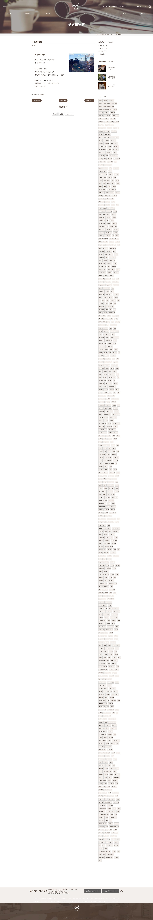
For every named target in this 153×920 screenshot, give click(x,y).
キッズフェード (108, 679)
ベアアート (110, 491)
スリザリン (101, 337)
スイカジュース (102, 780)
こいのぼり (101, 205)
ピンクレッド (102, 759)
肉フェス (108, 402)
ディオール (101, 340)
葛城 (119, 657)
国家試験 (101, 592)
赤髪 (110, 371)
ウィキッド (101, 743)
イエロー (116, 232)
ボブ (113, 180)
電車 (118, 358)
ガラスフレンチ (102, 519)
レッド (109, 740)
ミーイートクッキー (103, 589)
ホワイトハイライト (109, 580)
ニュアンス (101, 725)
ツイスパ (105, 386)
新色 (108, 565)
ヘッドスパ (101, 746)
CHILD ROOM (102, 128)
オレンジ (101, 143)
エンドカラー (102, 694)
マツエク (101, 303)
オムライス (101, 291)
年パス (105, 312)
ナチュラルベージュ (111, 245)
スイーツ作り (115, 832)
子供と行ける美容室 (103, 238)
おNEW (100, 488)
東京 (117, 488)
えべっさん (106, 331)
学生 (100, 414)
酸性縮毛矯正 (111, 599)
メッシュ (109, 223)
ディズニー (111, 488)
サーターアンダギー (103, 469)
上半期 (117, 475)
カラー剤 (116, 845)
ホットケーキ (112, 260)
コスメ (109, 559)
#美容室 (61, 114)
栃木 (119, 851)
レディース (109, 211)
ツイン (117, 709)
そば (109, 322)
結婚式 (105, 488)
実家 (111, 820)
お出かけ (110, 177)
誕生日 (118, 183)
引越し (105, 438)
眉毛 (107, 257)
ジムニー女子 (108, 235)
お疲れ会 (101, 531)
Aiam (119, 808)
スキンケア (116, 555)
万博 (117, 783)
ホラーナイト (111, 485)
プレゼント (112, 300)
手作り (118, 752)
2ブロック (108, 725)
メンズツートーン (103, 432)
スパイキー (101, 648)
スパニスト (106, 836)
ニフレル (117, 491)
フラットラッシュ (115, 331)
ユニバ (100, 312)
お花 (100, 860)
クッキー (106, 534)
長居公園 (114, 402)
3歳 (99, 845)
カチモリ (117, 823)
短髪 (109, 525)
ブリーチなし (102, 245)
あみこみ (101, 777)
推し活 (117, 389)
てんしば (105, 374)
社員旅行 (114, 620)
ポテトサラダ (107, 288)
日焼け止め (101, 251)
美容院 (100, 331)
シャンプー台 (115, 365)
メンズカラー (114, 325)
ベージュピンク (112, 377)
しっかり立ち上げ (103, 666)
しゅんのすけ (116, 531)
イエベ (110, 605)
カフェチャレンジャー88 (108, 463)
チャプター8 (101, 811)
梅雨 (115, 577)
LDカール (114, 663)
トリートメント (108, 165)
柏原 (118, 451)
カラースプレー (108, 457)
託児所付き (101, 383)
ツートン (111, 635)
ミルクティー (108, 282)
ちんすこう (113, 355)
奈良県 (117, 368)
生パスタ (101, 546)
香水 (114, 251)
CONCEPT (113, 118)
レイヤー (117, 411)
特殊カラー (109, 285)
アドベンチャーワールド (104, 752)
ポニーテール (102, 325)
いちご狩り (109, 829)
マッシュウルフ (111, 269)
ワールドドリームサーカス (105, 851)
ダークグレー (116, 282)
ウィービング (117, 158)
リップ (107, 337)
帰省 (100, 322)
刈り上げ (101, 512)
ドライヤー (113, 642)
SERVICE (101, 121)
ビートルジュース (108, 691)
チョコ (100, 534)
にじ (100, 392)
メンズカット (102, 211)
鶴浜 (117, 205)
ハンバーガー (102, 611)
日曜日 (109, 645)
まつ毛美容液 (102, 506)
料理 (113, 288)
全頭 (100, 297)
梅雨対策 (101, 580)
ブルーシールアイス (114, 768)
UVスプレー (108, 251)
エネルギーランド (103, 703)
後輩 (116, 651)
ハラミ (106, 420)
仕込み (100, 438)
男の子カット (102, 842)
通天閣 (111, 762)
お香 (119, 245)
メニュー (107, 112)
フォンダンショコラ (103, 349)
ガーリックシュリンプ (113, 608)
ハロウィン (111, 482)
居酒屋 (115, 438)
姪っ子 (105, 352)
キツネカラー (110, 842)
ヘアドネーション (112, 189)
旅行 (109, 620)
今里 (106, 408)
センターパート (116, 528)
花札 (115, 328)
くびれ (115, 211)
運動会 (105, 482)
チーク (105, 596)
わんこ (106, 389)
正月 (111, 328)
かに (113, 322)
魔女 (117, 482)
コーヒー (107, 355)
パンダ (113, 752)
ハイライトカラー (103, 171)
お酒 (118, 278)
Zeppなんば (111, 783)
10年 (111, 309)
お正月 (106, 512)
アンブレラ (114, 786)
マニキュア (112, 472)
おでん (107, 291)
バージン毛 (116, 802)
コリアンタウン (106, 214)
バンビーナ (113, 552)
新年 (107, 820)
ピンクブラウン (102, 663)
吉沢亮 (106, 768)
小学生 (114, 568)
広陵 (100, 543)
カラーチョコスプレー (104, 586)
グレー (117, 648)
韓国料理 (114, 186)
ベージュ (109, 217)
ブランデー (101, 756)
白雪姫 (107, 743)
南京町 (100, 485)
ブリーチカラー (102, 626)
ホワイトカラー (116, 645)
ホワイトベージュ (103, 823)
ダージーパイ (117, 777)
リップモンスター (115, 337)
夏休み (100, 657)
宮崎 (118, 300)
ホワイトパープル (103, 793)
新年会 (116, 349)
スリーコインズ (109, 857)
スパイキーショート (103, 688)
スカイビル (101, 817)
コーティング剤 (114, 617)
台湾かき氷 (115, 780)
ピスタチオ (111, 596)
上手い (106, 577)
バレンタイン (102, 346)
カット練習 (112, 589)
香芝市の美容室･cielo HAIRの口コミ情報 (108, 103)
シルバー (117, 174)
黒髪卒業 (117, 241)
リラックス (105, 248)
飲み (100, 654)
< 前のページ (36, 100)
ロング (100, 460)
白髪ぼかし (101, 568)
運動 (119, 392)
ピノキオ (111, 654)
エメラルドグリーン (110, 811)
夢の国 (100, 482)
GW (118, 405)
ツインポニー (102, 399)
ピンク (115, 263)
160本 (100, 334)
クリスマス (101, 309)
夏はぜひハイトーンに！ (104, 131)
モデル (109, 315)
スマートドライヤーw (104, 642)
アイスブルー (116, 149)
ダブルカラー (102, 217)
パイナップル (117, 611)
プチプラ (101, 509)
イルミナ (113, 562)
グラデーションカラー (104, 728)
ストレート (101, 602)
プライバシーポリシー (104, 118)
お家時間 (110, 272)
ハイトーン (101, 232)
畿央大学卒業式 (108, 362)
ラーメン (105, 654)
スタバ (111, 349)
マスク (115, 340)
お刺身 (108, 786)
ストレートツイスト (103, 226)
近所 (110, 531)
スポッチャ (106, 552)
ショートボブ (107, 180)
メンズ (100, 158)
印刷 (100, 386)
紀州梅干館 (113, 700)
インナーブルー (102, 272)
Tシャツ (115, 383)
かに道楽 (112, 676)
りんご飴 (101, 457)
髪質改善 (101, 165)
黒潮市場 (101, 697)
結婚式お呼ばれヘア (114, 826)
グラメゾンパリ (102, 734)
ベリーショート (102, 525)
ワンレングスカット (103, 472)
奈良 (115, 303)
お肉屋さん (107, 540)
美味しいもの (102, 786)
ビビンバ (101, 420)
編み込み (115, 223)
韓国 (105, 559)
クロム (100, 596)
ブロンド (112, 220)
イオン (106, 848)
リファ (116, 639)
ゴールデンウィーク (107, 392)
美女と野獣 (111, 500)
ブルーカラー (114, 728)
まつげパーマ (112, 312)
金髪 (105, 158)
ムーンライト (111, 626)
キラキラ (108, 202)
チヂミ (100, 716)
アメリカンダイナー (103, 632)
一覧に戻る (63, 100)
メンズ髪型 (110, 161)
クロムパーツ (109, 515)
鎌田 (106, 531)
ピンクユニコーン (114, 155)
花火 (118, 445)
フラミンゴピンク (109, 254)
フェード (110, 158)
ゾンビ (117, 485)
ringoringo (114, 454)
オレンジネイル (115, 399)
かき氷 (115, 469)
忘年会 (116, 297)
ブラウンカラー (102, 161)
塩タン (110, 408)
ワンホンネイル (110, 198)
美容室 (105, 100)
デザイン (107, 617)
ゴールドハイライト (103, 651)
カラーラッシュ (112, 719)
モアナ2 (110, 731)
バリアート (111, 275)
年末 (108, 706)
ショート (110, 146)
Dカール (101, 617)
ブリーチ (109, 128)
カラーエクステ (109, 537)
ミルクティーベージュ (108, 297)
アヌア (100, 559)
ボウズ (117, 682)
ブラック (116, 408)
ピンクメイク (102, 198)
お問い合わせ (116, 115)
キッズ (111, 651)
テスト (100, 836)
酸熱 (116, 161)
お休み (104, 208)
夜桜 (118, 374)
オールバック (102, 623)
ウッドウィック (109, 639)
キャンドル (101, 639)
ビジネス (101, 355)
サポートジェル (102, 620)
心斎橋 (109, 808)
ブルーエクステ (116, 423)
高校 (104, 479)
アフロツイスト (102, 682)
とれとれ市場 (102, 700)
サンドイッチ (112, 666)
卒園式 (108, 399)
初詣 (108, 325)
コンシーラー (109, 602)
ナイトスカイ (102, 565)
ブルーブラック (109, 411)
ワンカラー (101, 402)
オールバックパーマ (103, 676)
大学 (106, 839)
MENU (106, 121)
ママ (115, 592)
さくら (109, 423)
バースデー (101, 497)
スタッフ (113, 112)
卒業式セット (114, 836)
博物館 (114, 405)
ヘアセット (106, 140)
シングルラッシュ (112, 519)
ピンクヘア (116, 168)
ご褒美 (118, 472)
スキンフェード (102, 685)
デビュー (111, 737)
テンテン (101, 408)
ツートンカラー (102, 740)
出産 (110, 352)
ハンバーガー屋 (102, 709)
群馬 (100, 854)
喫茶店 (116, 654)
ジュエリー (117, 774)
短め (106, 722)
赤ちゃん (115, 352)
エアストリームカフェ (104, 660)
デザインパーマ (112, 722)
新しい (100, 645)
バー (114, 278)
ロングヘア (109, 263)
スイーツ (113, 509)
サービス (101, 112)
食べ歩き (114, 214)
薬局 (117, 796)
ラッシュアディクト (111, 506)
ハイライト (109, 229)
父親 (107, 300)
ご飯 (109, 186)
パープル (108, 205)
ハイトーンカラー (110, 192)
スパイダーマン (113, 417)
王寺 (114, 712)
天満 (100, 494)
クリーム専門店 (106, 543)
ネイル (113, 202)
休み (110, 195)
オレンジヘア (113, 512)
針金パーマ (101, 629)
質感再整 (101, 672)
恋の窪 (106, 774)
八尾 (100, 463)
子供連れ (107, 143)
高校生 (105, 371)
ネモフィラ (108, 405)
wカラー (111, 241)
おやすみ (101, 389)
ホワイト (110, 555)
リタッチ (110, 380)
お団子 (100, 712)
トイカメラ (101, 857)
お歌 (100, 479)
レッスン (109, 765)
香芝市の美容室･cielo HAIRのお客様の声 (108, 109)
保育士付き (101, 294)
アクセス (101, 115)
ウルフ (100, 288)
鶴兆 (103, 300)
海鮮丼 (107, 368)
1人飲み (115, 426)
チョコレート (110, 346)
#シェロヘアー (69, 114)
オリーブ (111, 703)
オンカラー (105, 241)
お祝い (118, 799)
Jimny (114, 315)
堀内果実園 (107, 832)
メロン (100, 448)
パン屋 (116, 629)
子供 (104, 183)
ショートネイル (102, 599)
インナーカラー (102, 149)
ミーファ (101, 254)
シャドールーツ (102, 395)
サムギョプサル (107, 716)
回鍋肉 (100, 737)
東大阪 (112, 706)
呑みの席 (101, 275)
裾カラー (101, 134)
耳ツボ (111, 774)
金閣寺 (100, 552)
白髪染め (101, 789)
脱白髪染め (108, 568)
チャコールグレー (103, 635)
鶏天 (111, 469)
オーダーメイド (113, 817)
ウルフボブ (101, 537)
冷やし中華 (101, 278)
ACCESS (117, 121)
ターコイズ (116, 294)
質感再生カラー (102, 549)
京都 (115, 549)
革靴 (107, 817)
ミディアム (110, 749)
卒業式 (100, 371)
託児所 (109, 149)
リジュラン (111, 796)
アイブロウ (101, 257)
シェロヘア (101, 155)
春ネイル (105, 377)
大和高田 (118, 565)
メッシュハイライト (103, 328)
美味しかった (102, 522)
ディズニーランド (103, 500)
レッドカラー (108, 672)
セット (115, 152)
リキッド (114, 657)
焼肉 (115, 177)
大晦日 (116, 318)
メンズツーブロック (114, 238)
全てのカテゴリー (104, 45)
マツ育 (113, 503)
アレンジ (101, 362)
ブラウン (114, 266)
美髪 (111, 168)
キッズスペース (110, 306)
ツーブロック (102, 229)
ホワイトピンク (102, 380)
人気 (100, 241)
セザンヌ (107, 509)
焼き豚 (105, 260)
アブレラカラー (102, 749)
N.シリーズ (114, 131)
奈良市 (100, 571)
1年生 (105, 657)
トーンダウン (109, 746)
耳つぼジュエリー (108, 771)
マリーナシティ (115, 694)
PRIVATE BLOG (35, 94)
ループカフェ (113, 688)
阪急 (116, 814)
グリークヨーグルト (114, 669)
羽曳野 (111, 632)
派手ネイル (101, 411)
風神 (109, 657)
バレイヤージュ (102, 177)
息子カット (116, 272)
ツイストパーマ (110, 522)
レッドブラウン (116, 740)
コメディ (116, 691)
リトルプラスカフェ (103, 669)
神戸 (105, 485)
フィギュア (106, 442)
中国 (113, 756)
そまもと (101, 540)
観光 (119, 549)
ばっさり (108, 497)
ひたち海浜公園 (110, 854)
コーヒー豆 (101, 358)
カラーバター (109, 845)
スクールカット (102, 805)
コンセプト (111, 100)
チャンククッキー (113, 583)
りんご (113, 623)
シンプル (112, 420)
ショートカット (102, 146)
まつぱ (117, 574)
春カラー (118, 192)
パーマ (110, 171)
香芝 (107, 155)
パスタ (113, 445)
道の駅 (100, 691)
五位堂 (100, 442)
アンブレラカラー (107, 414)
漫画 (114, 435)
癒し (100, 248)
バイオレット (102, 285)
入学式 (100, 195)
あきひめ (101, 832)
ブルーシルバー (111, 395)
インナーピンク (102, 266)
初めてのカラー (108, 802)
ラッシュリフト (102, 315)
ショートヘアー (114, 143)
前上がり (114, 725)
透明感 (115, 759)
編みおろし (109, 152)
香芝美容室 (116, 146)
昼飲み (104, 494)
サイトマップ (116, 901)
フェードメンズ (111, 208)
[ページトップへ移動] (121, 891)
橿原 (110, 448)
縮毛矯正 (101, 577)
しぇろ (112, 368)
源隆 (115, 734)
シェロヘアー (108, 115)
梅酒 (119, 700)
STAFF (111, 121)
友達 (100, 374)
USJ (115, 309)
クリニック (101, 799)
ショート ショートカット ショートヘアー (108, 137)
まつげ (100, 614)
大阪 (100, 208)
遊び (105, 645)
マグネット (101, 515)
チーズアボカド (114, 660)
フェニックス (115, 614)
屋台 (100, 377)
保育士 (117, 235)
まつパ (112, 574)
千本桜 (112, 565)
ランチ (100, 180)
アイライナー (113, 257)
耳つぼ (100, 771)
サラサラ (110, 549)
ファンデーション (103, 475)
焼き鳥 (118, 435)
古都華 (115, 829)
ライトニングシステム (104, 562)
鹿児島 (104, 322)
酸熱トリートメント (103, 168)
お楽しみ (109, 479)
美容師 (106, 592)
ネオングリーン (116, 414)
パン (115, 392)
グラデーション (102, 269)
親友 (106, 275)
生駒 (112, 586)
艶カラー (111, 174)
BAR (112, 442)
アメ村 (114, 808)
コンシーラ (111, 475)
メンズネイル (109, 383)
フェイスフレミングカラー (105, 528)
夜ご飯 (100, 352)
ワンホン (108, 756)
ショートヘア (115, 497)
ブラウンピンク (109, 629)
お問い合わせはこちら (124, 6)
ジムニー (101, 235)
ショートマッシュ (103, 583)
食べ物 (100, 796)
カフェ (114, 448)
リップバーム (109, 340)
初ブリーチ (114, 540)
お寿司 (106, 697)
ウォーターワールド (103, 417)
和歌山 (108, 694)
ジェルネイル (102, 220)
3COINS (116, 857)
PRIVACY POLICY (110, 125)
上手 (111, 577)
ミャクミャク (116, 793)
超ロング (117, 842)
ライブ (105, 783)
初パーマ (116, 362)
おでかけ (112, 389)
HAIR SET (107, 134)
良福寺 (114, 217)
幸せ (103, 845)
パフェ (105, 448)
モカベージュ (112, 374)
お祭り (108, 454)
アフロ (117, 626)
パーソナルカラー (103, 605)
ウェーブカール (113, 226)
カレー (100, 260)
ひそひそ (101, 451)
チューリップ (109, 426)
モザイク (101, 722)
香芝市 (100, 100)
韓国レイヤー (102, 765)
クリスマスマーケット (104, 814)
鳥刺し (106, 466)
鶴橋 (100, 214)
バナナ (108, 623)
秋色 (109, 663)
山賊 (110, 793)
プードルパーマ (108, 789)
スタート (111, 823)
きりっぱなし (102, 435)
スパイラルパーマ (109, 546)
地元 (119, 519)
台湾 (106, 777)
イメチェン (112, 534)
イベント (115, 479)
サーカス (101, 848)
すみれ (116, 537)
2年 (99, 300)
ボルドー (104, 491)
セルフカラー (112, 799)
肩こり (115, 771)
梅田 (112, 814)
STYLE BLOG (103, 51)
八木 (109, 503)
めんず (117, 522)
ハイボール (108, 358)
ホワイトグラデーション (104, 365)
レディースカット (116, 839)
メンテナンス (102, 263)
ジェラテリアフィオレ (104, 574)
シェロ (117, 180)
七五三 (106, 303)
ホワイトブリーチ (103, 731)
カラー (114, 128)
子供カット (101, 192)
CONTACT (101, 125)
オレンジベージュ (103, 174)
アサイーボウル (102, 503)
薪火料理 (101, 802)
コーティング (107, 614)
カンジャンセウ (102, 808)
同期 (107, 826)
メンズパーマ (102, 223)
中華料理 (110, 734)
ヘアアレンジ (102, 152)
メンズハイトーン (103, 429)
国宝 (114, 765)
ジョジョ (109, 435)
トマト (117, 676)
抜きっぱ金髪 (102, 454)
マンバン (110, 685)
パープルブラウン (112, 343)
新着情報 (42, 94)
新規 (111, 592)
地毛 (118, 811)
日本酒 (105, 737)
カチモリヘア (111, 709)
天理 (118, 666)
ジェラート (106, 571)
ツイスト (113, 494)
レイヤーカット (107, 712)
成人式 (100, 140)
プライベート (109, 294)
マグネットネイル (109, 318)
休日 (105, 186)
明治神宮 (101, 839)
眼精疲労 (101, 774)
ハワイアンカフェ (103, 608)
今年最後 (101, 318)
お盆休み (101, 466)
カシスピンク (102, 706)
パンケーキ (109, 611)
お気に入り (101, 826)
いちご (103, 829)
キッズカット (109, 232)
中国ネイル (101, 202)
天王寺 (100, 186)
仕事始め (118, 322)
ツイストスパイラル (113, 432)
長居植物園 (101, 405)
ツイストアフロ (102, 555)
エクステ (115, 672)
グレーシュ (109, 759)
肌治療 (105, 796)
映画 (113, 334)
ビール (110, 438)
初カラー (115, 371)
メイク (116, 254)
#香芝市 (55, 114)
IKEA (113, 205)
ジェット (106, 762)
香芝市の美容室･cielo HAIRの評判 (106, 106)
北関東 (114, 851)
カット (112, 291)
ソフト (109, 451)
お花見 (105, 195)
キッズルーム (102, 306)
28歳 (107, 309)
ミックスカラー (102, 343)
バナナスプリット (108, 460)
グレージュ (116, 229)
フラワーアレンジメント (104, 445)
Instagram (139, 6)
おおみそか (101, 820)
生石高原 (112, 697)
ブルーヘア (116, 457)
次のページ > (89, 100)
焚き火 (116, 635)
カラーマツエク (112, 386)
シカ (114, 358)
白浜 (108, 700)
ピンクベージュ (102, 423)
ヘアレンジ (113, 140)
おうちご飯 (108, 278)
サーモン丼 (101, 426)
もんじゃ (101, 282)
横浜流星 (101, 768)
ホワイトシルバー (115, 743)
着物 (111, 303)
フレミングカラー (103, 719)
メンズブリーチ (112, 429)
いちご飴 (114, 543)
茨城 (104, 854)
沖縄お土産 (101, 368)
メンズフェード (102, 189)
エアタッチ (116, 285)
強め (119, 620)
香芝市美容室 (113, 248)
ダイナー (116, 460)
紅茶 (114, 451)
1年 (118, 315)
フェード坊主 (111, 682)
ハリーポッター (107, 334)
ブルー (118, 269)
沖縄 (111, 466)
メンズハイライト (111, 183)
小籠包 (109, 780)
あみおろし (110, 805)
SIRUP (100, 783)
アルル (110, 777)
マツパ (100, 762)
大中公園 (115, 195)
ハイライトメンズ (110, 648)
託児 (100, 183)
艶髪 (109, 266)
